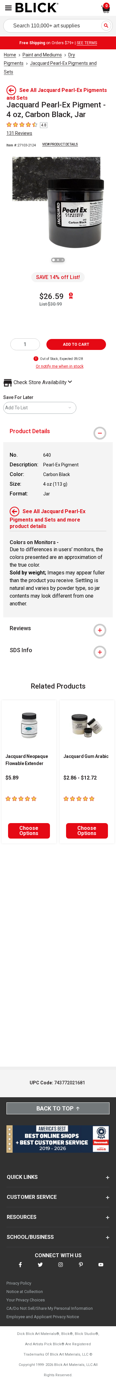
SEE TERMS (87, 43)
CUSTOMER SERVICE (32, 1197)
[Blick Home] (37, 8)
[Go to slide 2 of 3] (58, 260)
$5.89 (11, 778)
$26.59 (51, 296)
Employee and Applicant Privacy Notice (42, 1316)
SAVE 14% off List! (58, 277)
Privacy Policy (18, 1283)
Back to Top (54, 1108)
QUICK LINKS (22, 1177)
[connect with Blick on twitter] (40, 1269)
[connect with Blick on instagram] (60, 1269)
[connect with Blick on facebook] (20, 1269)
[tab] (58, 431)
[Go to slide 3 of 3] (62, 260)
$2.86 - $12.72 (80, 778)
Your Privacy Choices (25, 1300)
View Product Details (60, 144)
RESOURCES (21, 1217)
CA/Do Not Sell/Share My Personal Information (49, 1308)
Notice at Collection (24, 1291)
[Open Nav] (8, 7)
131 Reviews (19, 133)
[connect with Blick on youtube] (100, 1269)
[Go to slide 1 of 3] (53, 260)
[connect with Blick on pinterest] (80, 1269)
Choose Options (28, 830)
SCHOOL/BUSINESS (30, 1237)
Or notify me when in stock (59, 366)
